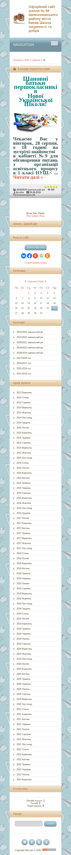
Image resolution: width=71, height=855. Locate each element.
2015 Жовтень (24, 453)
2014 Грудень (24, 422)
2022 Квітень (23, 759)
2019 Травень (24, 628)
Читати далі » (28, 177)
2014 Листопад (24, 417)
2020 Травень (24, 679)
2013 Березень (24, 392)
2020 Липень (23, 689)
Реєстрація (32, 216)
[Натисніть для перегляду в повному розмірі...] (37, 134)
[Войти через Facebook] (29, 255)
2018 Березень (24, 563)
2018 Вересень (24, 593)
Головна (17, 60)
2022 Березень (24, 754)
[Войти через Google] (41, 256)
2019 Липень (23, 638)
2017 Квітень (23, 528)
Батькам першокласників (34, 68)
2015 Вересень (24, 447)
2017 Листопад (24, 548)
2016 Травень (24, 483)
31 (41, 313)
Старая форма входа (35, 262)
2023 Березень (24, 779)
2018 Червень (24, 578)
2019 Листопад (24, 659)
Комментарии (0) (26, 195)
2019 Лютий (23, 618)
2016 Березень (24, 473)
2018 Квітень (23, 568)
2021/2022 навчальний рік (30, 337)
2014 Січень (23, 397)
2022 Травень (24, 764)
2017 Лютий (23, 518)
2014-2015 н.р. (24, 373)
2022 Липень (23, 774)
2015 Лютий (23, 427)
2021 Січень (23, 709)
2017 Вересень (24, 538)
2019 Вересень (24, 649)
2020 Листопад (24, 704)
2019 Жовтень (24, 654)
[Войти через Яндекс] (35, 255)
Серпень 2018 (36, 281)
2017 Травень (24, 533)
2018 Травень (24, 573)
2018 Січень (23, 553)
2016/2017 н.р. (24, 363)
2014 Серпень (24, 402)
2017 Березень (24, 523)
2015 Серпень (24, 442)
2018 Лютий (23, 558)
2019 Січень (23, 613)
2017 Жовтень (24, 543)
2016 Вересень (24, 498)
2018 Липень (23, 583)
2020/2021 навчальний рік (30, 342)
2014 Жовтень (24, 412)
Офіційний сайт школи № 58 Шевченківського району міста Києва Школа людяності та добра (43, 19)
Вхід (42, 216)
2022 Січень (23, 749)
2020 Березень (24, 669)
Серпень (36, 60)
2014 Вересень (24, 407)
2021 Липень (23, 729)
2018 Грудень (24, 608)
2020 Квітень (23, 674)
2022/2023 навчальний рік (30, 332)
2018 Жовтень (24, 598)
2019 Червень (24, 633)
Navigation (23, 45)
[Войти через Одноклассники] (47, 255)
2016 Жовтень (24, 503)
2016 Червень (24, 488)
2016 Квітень (23, 478)
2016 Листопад (24, 508)
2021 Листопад (24, 744)
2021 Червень (24, 724)
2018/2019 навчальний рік (31, 189)
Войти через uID (35, 247)
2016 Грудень (24, 513)
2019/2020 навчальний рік (30, 347)
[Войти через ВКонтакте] (23, 255)
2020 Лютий (23, 664)
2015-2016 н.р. (24, 368)
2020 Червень (24, 684)
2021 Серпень (24, 734)
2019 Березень (24, 623)
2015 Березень (24, 432)
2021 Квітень (23, 719)
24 (41, 308)
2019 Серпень (24, 644)
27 (16, 313)
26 (54, 308)
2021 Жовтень (24, 739)
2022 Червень (24, 769)
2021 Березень (24, 714)
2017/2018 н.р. (24, 358)
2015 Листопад (24, 458)
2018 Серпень (24, 588)
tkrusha (20, 192)
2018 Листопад (24, 603)
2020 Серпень (24, 694)
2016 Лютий (23, 468)
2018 (26, 60)
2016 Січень (23, 463)
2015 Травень (24, 437)
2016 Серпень (24, 493)
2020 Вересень (24, 699)
